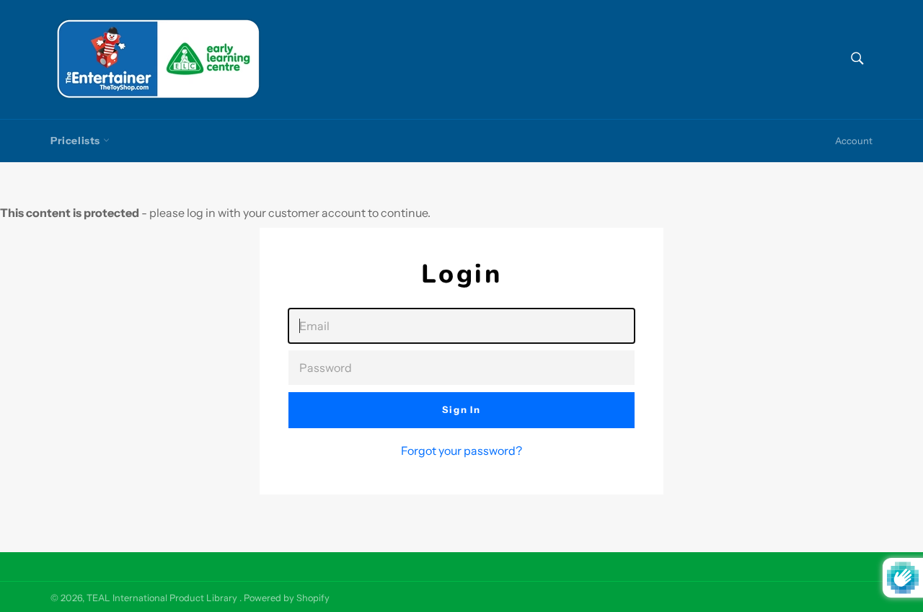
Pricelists (76, 140)
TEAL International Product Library (163, 598)
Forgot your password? (461, 450)
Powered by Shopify (287, 598)
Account (854, 140)
